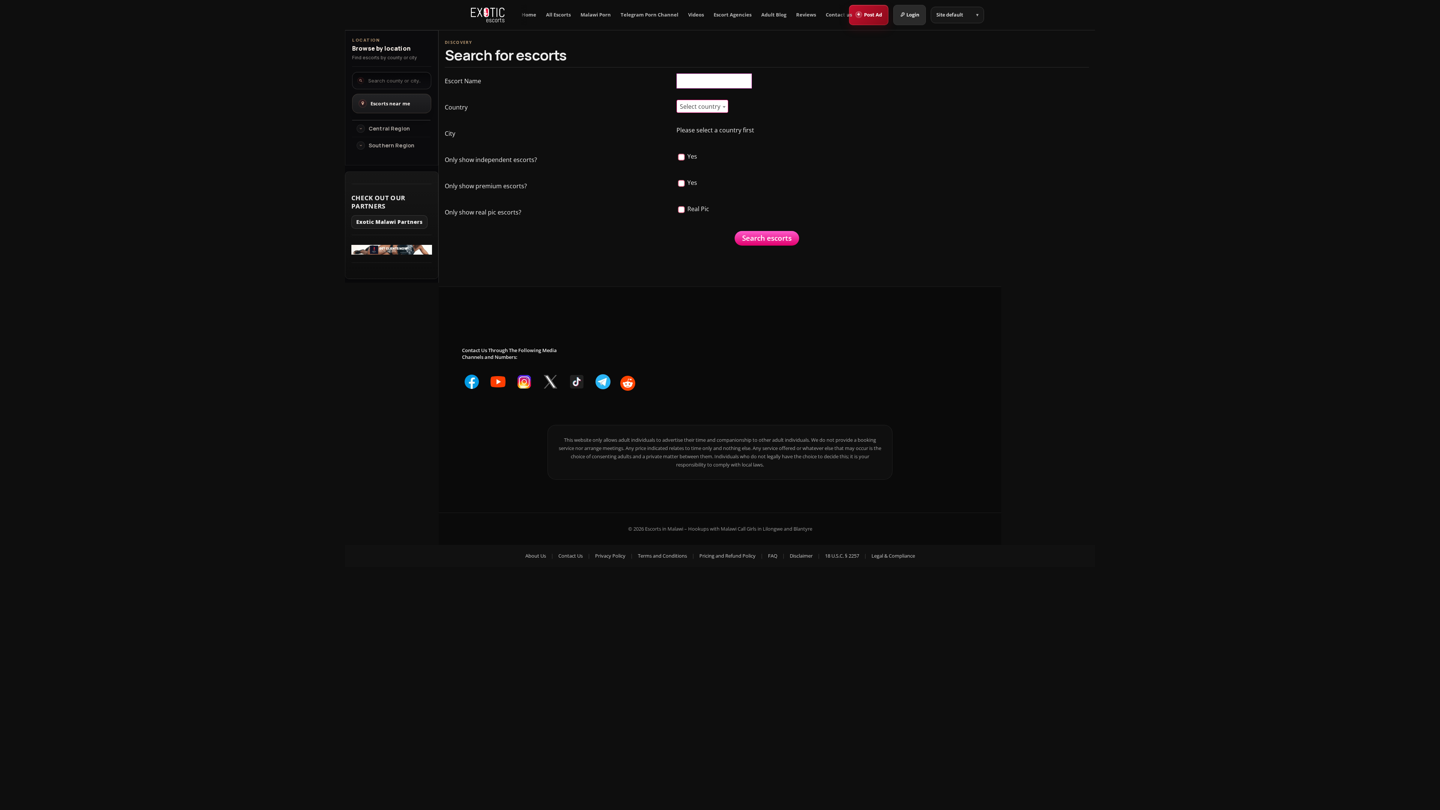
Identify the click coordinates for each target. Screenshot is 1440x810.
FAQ (772, 555)
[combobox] (702, 106)
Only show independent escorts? (491, 160)
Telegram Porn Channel (649, 15)
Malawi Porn (595, 15)
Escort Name (463, 81)
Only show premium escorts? (486, 186)
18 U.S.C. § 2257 (842, 555)
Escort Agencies (733, 15)
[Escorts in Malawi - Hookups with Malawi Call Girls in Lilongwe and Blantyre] (487, 15)
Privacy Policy (610, 555)
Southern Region (391, 145)
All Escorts (558, 15)
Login (913, 14)
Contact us (839, 15)
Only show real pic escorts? (483, 212)
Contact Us (570, 555)
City (450, 133)
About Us (535, 555)
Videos (696, 15)
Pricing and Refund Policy (727, 555)
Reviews (806, 15)
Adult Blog (773, 15)
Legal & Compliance (893, 555)
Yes (691, 156)
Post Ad (869, 14)
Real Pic (697, 209)
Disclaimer (801, 555)
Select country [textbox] (700, 106)
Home (529, 15)
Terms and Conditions (662, 555)
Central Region (389, 128)
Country (456, 107)
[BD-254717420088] (391, 252)
